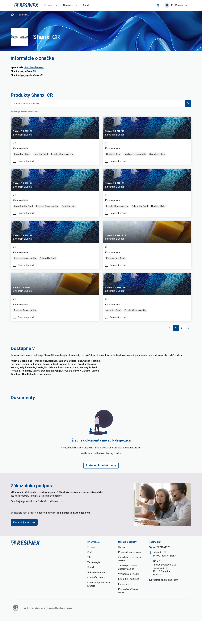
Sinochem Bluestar (34, 67)
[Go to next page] (188, 328)
